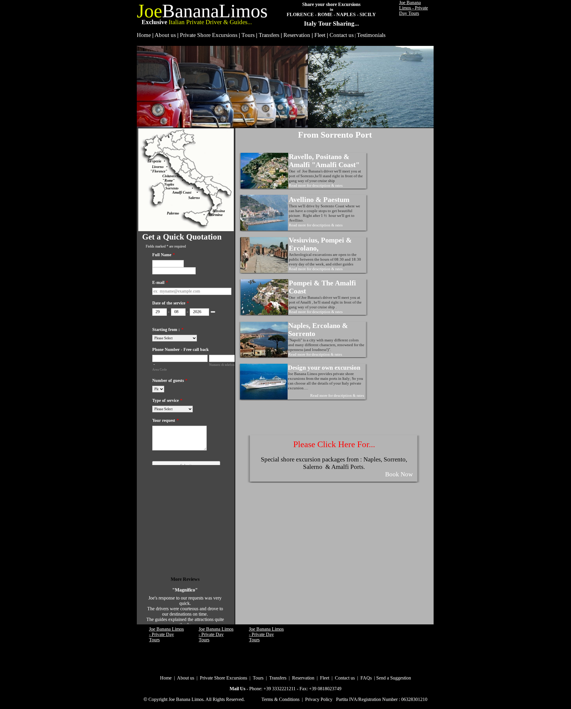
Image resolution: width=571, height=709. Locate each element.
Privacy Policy (318, 699)
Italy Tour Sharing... (331, 23)
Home (144, 35)
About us (165, 35)
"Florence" (158, 171)
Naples (169, 184)
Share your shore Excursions (331, 4)
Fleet (319, 35)
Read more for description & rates (316, 185)
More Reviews (185, 574)
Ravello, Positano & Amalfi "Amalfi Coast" (324, 161)
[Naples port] (181, 184)
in (331, 9)
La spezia (156, 161)
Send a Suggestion (393, 677)
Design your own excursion (324, 367)
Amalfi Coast (184, 192)
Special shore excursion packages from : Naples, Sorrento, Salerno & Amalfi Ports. (334, 463)
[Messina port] (210, 211)
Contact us (342, 35)
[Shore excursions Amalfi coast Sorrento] (264, 186)
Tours (248, 35)
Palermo (175, 213)
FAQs (366, 677)
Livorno (159, 167)
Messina (218, 211)
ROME (325, 14)
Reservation (296, 35)
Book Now (399, 474)
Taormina (213, 215)
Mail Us (237, 688)
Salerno (194, 198)
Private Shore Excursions (208, 35)
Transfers (269, 35)
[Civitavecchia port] (178, 180)
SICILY (368, 14)
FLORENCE (300, 14)
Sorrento (171, 188)
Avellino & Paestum (319, 199)
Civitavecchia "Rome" (171, 178)
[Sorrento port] (185, 188)
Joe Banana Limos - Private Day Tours (413, 8)
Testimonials (371, 35)
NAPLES (346, 14)
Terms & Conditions (280, 699)
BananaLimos (215, 10)
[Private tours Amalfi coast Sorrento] (264, 397)
